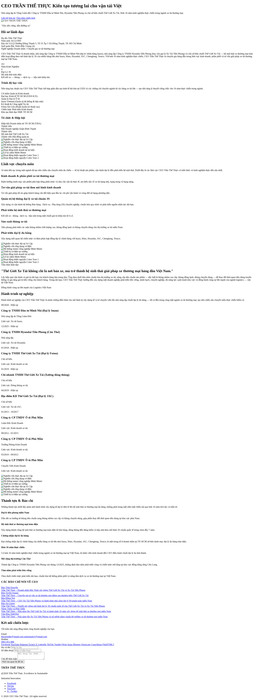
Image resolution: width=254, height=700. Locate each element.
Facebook (11, 683)
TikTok (10, 686)
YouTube (11, 688)
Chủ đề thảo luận (9, 659)
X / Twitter (12, 691)
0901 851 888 (7, 642)
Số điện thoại (7, 650)
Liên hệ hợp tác (8, 18)
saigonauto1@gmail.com (35, 636)
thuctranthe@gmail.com (12, 636)
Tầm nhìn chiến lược (25, 18)
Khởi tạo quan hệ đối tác (12, 662)
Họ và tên (5, 647)
